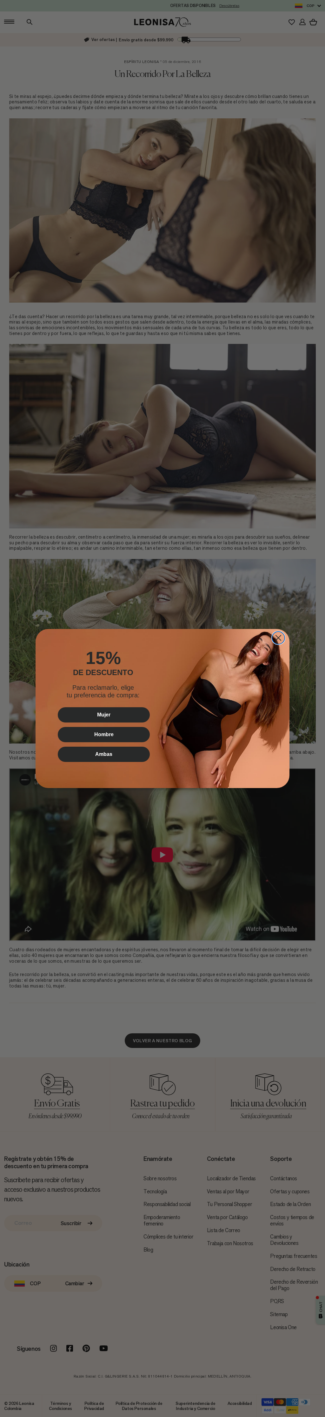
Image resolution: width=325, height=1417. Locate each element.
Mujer (103, 714)
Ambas (103, 754)
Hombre (104, 734)
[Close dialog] (278, 638)
